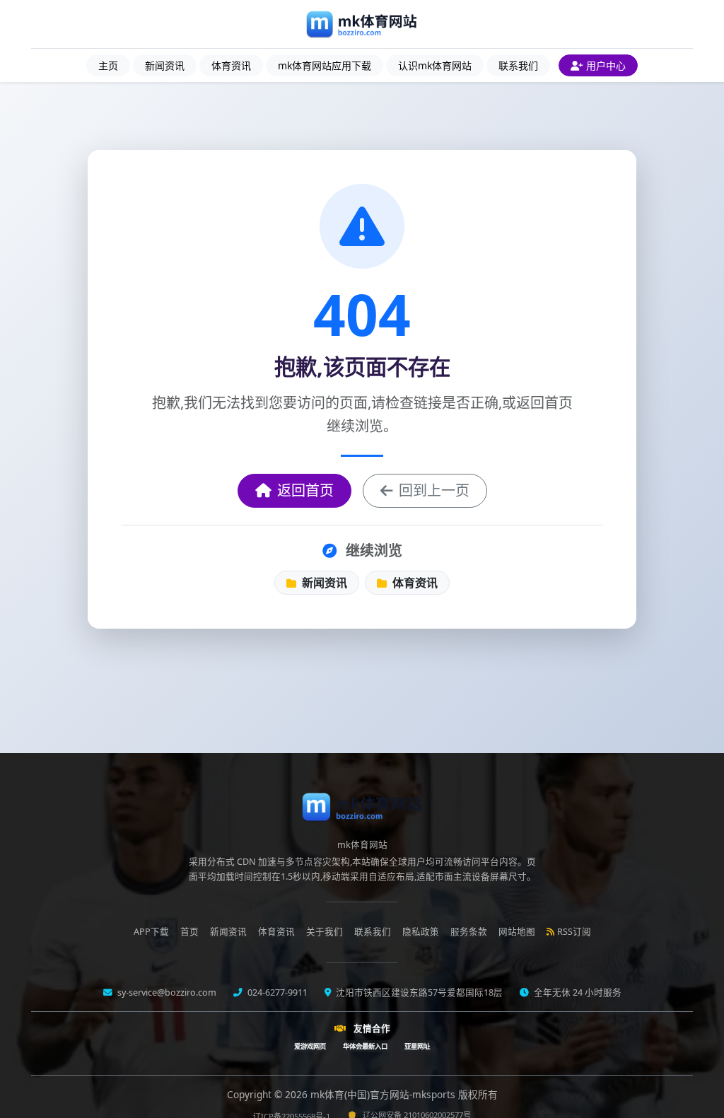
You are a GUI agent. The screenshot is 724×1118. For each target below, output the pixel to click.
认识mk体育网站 (435, 65)
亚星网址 (417, 1046)
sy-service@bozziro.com (165, 992)
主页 (108, 65)
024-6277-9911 (276, 992)
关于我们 (324, 932)
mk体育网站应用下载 (324, 65)
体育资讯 (231, 65)
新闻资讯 (165, 65)
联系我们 (518, 65)
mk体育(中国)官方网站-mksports (384, 1094)
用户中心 (606, 65)
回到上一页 (434, 490)
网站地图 (516, 932)
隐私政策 (420, 932)
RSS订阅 (574, 932)
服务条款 (468, 932)
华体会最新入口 (365, 1046)
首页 (189, 932)
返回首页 (305, 490)
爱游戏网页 (310, 1046)
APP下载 (151, 932)
